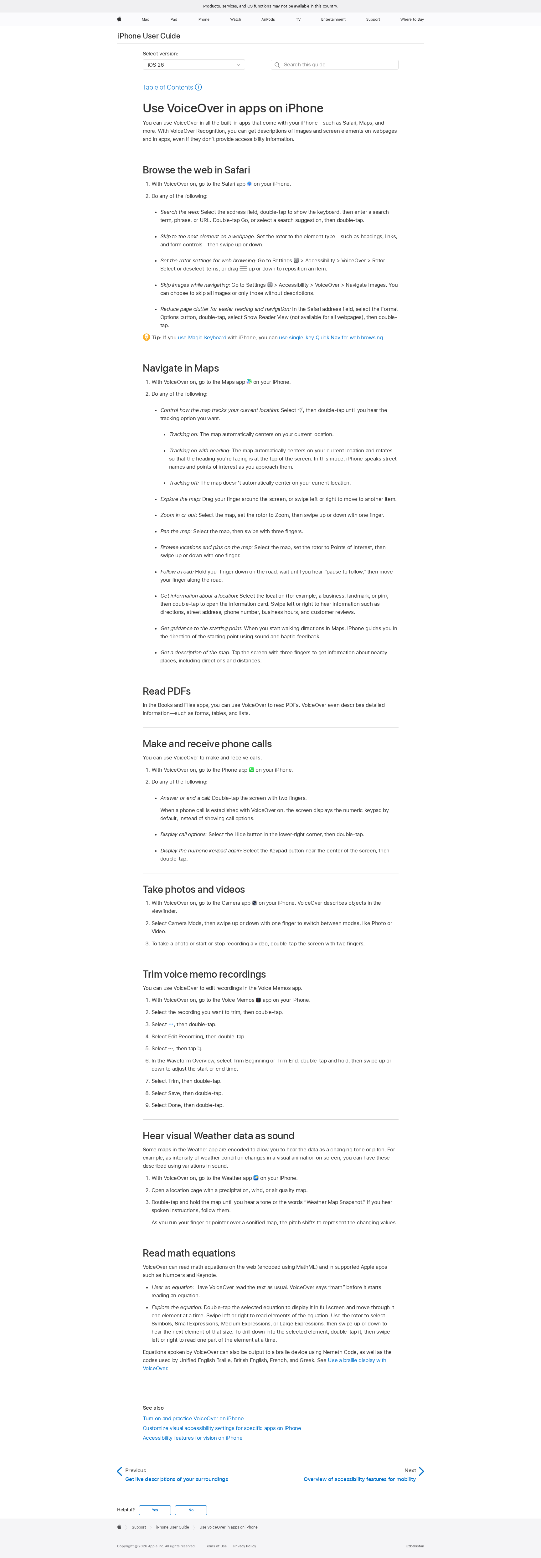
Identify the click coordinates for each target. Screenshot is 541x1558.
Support (139, 1527)
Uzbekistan (415, 1546)
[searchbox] (335, 64)
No (190, 1510)
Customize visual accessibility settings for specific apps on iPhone (222, 1428)
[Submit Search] (277, 65)
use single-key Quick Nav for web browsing (331, 337)
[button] (173, 87)
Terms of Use (216, 1546)
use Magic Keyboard (202, 337)
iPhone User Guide (149, 35)
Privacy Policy (244, 1546)
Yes (155, 1510)
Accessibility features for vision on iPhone (193, 1438)
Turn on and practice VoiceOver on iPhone (193, 1418)
